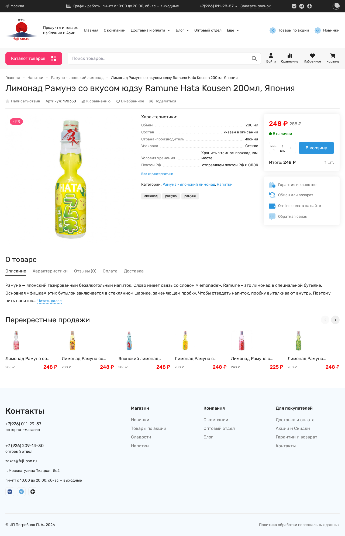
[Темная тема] (336, 6)
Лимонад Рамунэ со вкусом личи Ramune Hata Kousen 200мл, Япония (27, 359)
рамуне (190, 196)
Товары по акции (293, 30)
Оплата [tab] (110, 271)
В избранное (132, 101)
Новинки (331, 30)
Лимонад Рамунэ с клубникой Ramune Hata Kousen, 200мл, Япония (256, 359)
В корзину (316, 147)
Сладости (141, 437)
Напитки (35, 77)
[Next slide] (335, 320)
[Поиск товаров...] (254, 59)
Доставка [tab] (134, 271)
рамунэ (171, 196)
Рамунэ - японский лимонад (77, 77)
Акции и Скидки (293, 428)
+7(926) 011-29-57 (217, 6)
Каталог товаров (28, 58)
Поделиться (165, 101)
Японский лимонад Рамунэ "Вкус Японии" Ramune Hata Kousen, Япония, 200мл (141, 359)
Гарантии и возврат (296, 437)
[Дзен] (309, 6)
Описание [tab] (15, 271)
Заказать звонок (255, 6)
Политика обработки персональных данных (299, 525)
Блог (180, 30)
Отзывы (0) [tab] (85, 271)
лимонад (151, 196)
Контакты (286, 445)
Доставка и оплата (148, 30)
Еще (230, 30)
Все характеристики (157, 174)
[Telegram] (301, 6)
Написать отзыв (25, 101)
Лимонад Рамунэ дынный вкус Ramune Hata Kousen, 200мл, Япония (310, 359)
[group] (70, 179)
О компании (115, 30)
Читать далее (49, 301)
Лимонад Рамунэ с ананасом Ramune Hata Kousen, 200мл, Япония (199, 359)
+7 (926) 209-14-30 (24, 445)
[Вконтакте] (294, 6)
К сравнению (98, 101)
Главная (91, 30)
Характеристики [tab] (50, 271)
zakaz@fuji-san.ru (21, 461)
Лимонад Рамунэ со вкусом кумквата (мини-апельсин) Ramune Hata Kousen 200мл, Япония (87, 359)
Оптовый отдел (208, 30)
